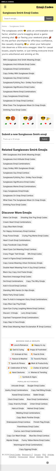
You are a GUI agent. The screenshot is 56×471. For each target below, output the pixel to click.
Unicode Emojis (17, 385)
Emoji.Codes (15, 454)
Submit (44, 139)
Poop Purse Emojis (11, 236)
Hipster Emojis (12, 440)
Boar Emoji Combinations (37, 399)
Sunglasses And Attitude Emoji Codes (19, 64)
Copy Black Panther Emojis (28, 417)
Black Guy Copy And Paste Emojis (17, 272)
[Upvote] (6, 124)
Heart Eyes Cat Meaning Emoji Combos (19, 249)
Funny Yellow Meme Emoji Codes (36, 440)
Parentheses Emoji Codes (28, 426)
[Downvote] (10, 124)
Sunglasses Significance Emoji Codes (19, 87)
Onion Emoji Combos (39, 404)
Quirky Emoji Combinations (16, 390)
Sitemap (39, 457)
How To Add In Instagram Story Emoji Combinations (25, 299)
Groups (37, 454)
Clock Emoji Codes (16, 399)
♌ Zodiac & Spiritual (39, 368)
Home (4, 26)
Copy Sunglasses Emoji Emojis (16, 96)
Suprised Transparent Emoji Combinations (21, 317)
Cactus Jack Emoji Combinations (28, 431)
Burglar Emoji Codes (36, 385)
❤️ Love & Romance (19, 345)
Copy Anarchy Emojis (18, 404)
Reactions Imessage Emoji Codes (17, 276)
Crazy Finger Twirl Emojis (13, 254)
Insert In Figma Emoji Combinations (18, 258)
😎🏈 (28, 118)
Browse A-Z (27, 454)
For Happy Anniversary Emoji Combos (19, 231)
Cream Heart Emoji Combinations (17, 222)
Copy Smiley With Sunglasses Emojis (18, 73)
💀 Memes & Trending (37, 372)
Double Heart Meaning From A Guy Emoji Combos (24, 267)
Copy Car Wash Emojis (16, 435)
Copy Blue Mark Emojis (13, 226)
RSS (46, 457)
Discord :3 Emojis (10, 313)
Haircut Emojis (18, 408)
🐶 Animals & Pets (19, 354)
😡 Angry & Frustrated (36, 349)
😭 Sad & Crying (17, 349)
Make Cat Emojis (10, 217)
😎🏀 (10, 118)
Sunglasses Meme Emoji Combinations (19, 91)
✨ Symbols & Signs (28, 377)
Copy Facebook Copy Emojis (15, 245)
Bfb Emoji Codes (35, 254)
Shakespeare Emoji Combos (18, 422)
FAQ (44, 454)
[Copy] (15, 124)
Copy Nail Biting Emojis (41, 390)
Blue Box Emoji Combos (39, 435)
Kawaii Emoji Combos (21, 395)
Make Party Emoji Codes (13, 295)
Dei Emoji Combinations (13, 281)
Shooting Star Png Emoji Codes (34, 217)
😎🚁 (46, 118)
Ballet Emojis (38, 395)
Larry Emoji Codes (28, 313)
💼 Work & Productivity (38, 363)
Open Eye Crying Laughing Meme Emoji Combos (23, 308)
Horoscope (23, 457)
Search (49, 18)
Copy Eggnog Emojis (28, 449)
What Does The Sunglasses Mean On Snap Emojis (24, 105)
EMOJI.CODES (8, 2)
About (32, 457)
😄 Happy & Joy (38, 345)
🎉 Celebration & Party (17, 368)
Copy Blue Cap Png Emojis (14, 304)
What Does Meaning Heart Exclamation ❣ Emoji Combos (27, 326)
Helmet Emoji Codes (35, 408)
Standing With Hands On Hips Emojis (18, 290)
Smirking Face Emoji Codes (14, 110)
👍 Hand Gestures (17, 372)
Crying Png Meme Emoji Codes (35, 236)
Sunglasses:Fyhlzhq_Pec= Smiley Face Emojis (22, 82)
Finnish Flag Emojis (41, 422)
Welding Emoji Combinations (28, 413)
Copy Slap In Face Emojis (14, 322)
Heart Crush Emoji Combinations (16, 240)
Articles (51, 454)
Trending (12, 457)
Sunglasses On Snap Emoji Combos (18, 101)
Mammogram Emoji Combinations (28, 445)
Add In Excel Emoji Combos (14, 286)
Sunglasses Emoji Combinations (16, 69)
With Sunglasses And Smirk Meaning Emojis (21, 60)
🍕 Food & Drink (37, 354)
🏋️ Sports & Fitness (16, 363)
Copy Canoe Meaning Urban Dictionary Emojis (22, 263)
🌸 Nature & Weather (18, 359)
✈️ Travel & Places (39, 359)
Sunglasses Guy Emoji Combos (16, 78)
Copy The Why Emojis (35, 281)
